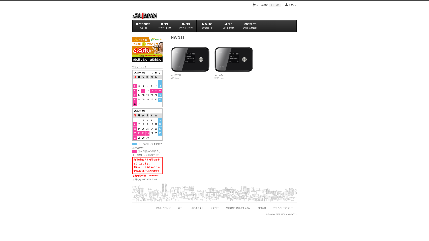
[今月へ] (156, 73)
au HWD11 (176, 75)
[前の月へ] (152, 73)
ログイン (293, 5)
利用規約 (262, 208)
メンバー (215, 208)
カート (181, 208)
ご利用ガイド (197, 208)
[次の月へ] (160, 73)
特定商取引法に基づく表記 (238, 208)
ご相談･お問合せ (163, 208)
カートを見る (266, 4)
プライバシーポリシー (283, 208)
